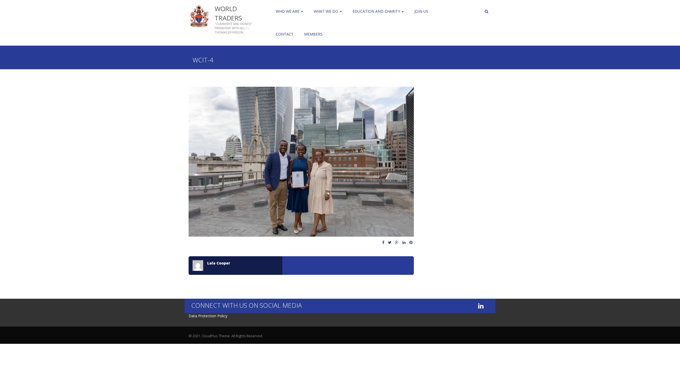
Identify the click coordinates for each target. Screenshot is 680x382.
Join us (421, 11)
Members (313, 34)
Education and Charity (376, 11)
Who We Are (288, 11)
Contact (285, 34)
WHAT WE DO (326, 11)
